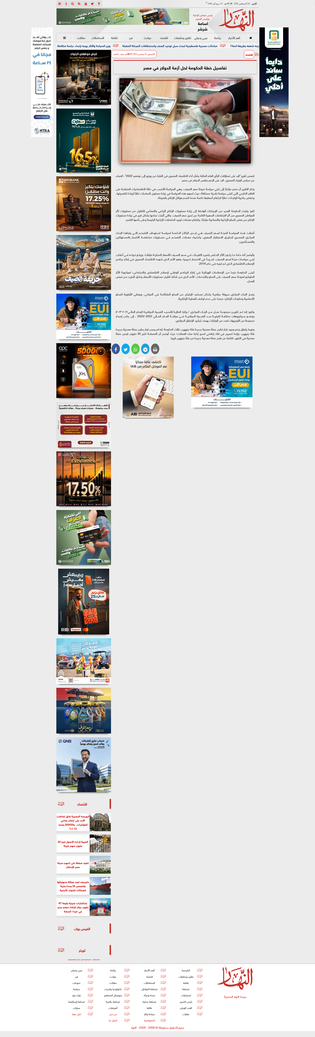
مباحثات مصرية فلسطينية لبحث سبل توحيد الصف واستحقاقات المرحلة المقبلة (224, 45)
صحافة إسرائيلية (76, 1001)
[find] (73, 4)
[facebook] (99, 4)
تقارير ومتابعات (182, 37)
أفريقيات (112, 1007)
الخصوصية (149, 1020)
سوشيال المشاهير (113, 995)
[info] (66, 4)
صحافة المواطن (149, 988)
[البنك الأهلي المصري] (42, 82)
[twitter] (92, 4)
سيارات (76, 1007)
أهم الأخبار (234, 37)
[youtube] (86, 4)
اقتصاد (164, 37)
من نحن (113, 1013)
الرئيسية (186, 970)
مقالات (81, 37)
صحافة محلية (149, 1001)
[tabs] (60, 4)
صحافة (185, 988)
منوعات (76, 982)
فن (131, 37)
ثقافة (114, 37)
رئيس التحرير (186, 1001)
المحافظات (97, 37)
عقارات (185, 1013)
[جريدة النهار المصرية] (123, 16)
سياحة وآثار (149, 1013)
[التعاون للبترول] (83, 370)
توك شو (76, 995)
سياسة (76, 988)
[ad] (83, 77)
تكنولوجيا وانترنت (113, 988)
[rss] (79, 4)
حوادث (147, 37)
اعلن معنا (76, 1013)
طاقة (149, 1007)
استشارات (186, 995)
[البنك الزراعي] (222, 382)
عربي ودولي (200, 37)
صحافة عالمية (113, 1001)
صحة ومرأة (149, 995)
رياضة (217, 37)
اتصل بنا (113, 1020)
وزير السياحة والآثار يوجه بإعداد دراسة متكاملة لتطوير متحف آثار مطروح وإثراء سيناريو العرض (110, 45)
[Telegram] (145, 349)
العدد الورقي (186, 1007)
